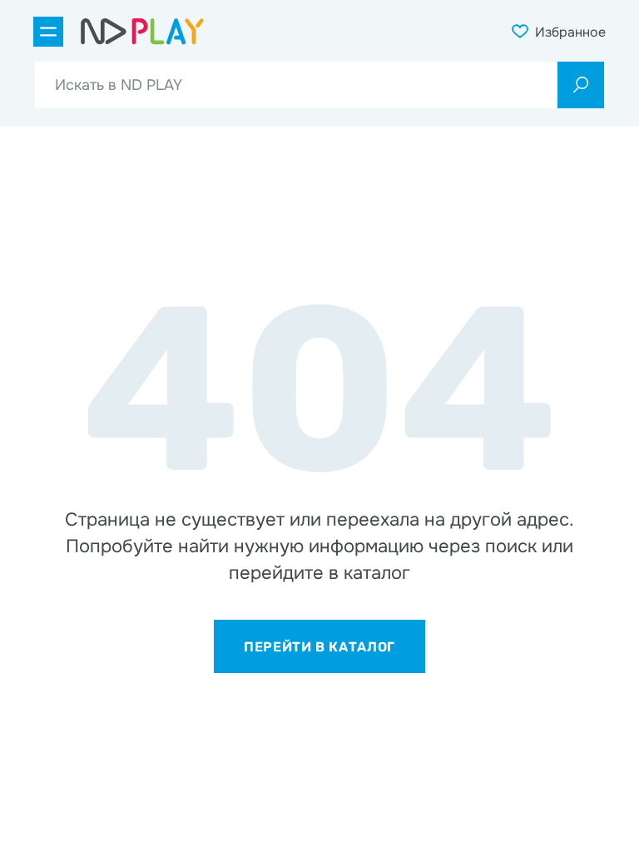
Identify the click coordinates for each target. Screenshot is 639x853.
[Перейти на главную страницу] (142, 31)
